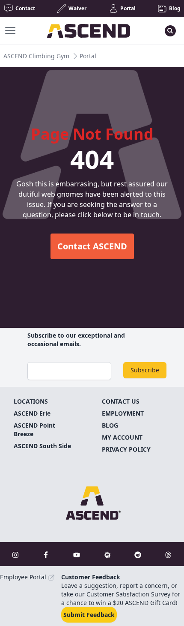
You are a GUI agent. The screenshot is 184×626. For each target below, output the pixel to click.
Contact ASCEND (92, 246)
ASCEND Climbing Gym (36, 56)
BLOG (110, 425)
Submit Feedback (89, 615)
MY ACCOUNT (122, 437)
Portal (88, 56)
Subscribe (145, 370)
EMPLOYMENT (123, 413)
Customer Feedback (90, 577)
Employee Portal (24, 577)
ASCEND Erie (32, 413)
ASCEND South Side (42, 446)
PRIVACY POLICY (126, 449)
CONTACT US (120, 401)
